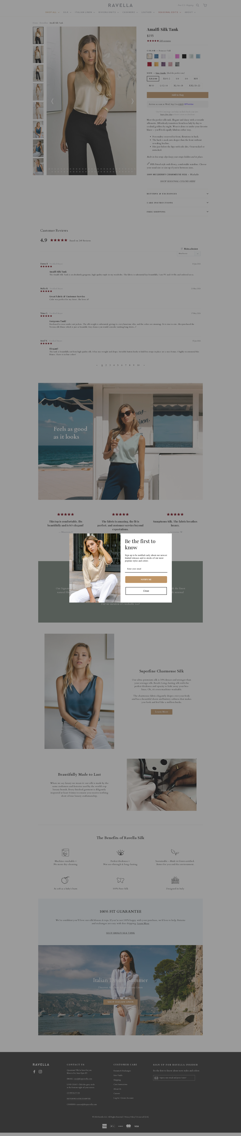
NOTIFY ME (146, 579)
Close (146, 591)
